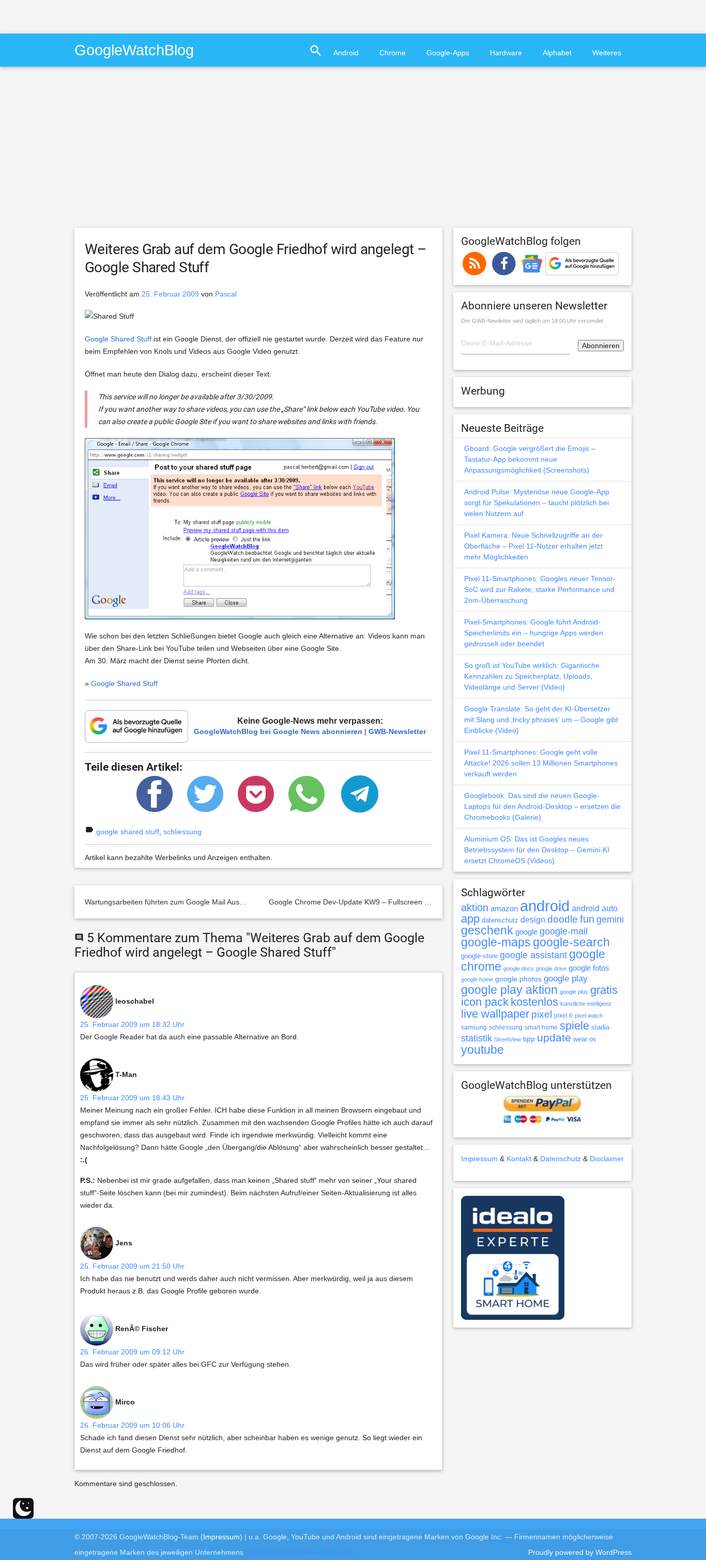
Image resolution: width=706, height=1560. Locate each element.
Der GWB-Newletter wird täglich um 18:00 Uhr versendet (532, 321)
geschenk (487, 930)
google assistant (533, 955)
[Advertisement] (121, 15)
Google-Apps (447, 53)
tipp (529, 1039)
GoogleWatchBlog (134, 49)
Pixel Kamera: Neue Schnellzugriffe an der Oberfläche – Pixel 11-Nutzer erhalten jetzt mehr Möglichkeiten (533, 546)
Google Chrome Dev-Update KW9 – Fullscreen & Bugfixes (364, 902)
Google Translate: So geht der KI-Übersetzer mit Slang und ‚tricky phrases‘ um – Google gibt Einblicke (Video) (541, 720)
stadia (600, 1027)
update (554, 1037)
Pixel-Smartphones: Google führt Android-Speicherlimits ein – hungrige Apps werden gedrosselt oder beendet (533, 633)
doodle (562, 919)
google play (566, 979)
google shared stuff (127, 832)
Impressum (479, 1159)
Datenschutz (560, 1159)
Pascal (226, 294)
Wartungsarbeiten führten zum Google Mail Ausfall (167, 902)
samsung (474, 1027)
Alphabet (557, 53)
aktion (474, 907)
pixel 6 (563, 1015)
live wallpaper (495, 1013)
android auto (595, 908)
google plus (574, 992)
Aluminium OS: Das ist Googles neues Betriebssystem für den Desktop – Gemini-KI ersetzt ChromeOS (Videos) (536, 850)
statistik (476, 1038)
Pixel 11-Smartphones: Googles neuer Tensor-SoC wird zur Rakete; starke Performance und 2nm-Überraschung (540, 589)
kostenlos (534, 1001)
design (532, 919)
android (545, 905)
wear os (584, 1039)
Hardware (506, 53)
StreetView (507, 1039)
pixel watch (589, 1015)
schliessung (182, 832)
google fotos (589, 967)
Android (346, 53)
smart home (541, 1027)
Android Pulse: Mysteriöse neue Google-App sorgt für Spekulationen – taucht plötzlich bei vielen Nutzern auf (536, 503)
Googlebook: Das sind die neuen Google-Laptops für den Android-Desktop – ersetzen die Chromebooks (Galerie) (542, 806)
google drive (551, 968)
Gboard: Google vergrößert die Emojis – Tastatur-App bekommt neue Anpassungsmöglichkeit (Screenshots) (529, 459)
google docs (518, 968)
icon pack (485, 1001)
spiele (574, 1025)
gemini (610, 919)
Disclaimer (607, 1159)
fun (587, 919)
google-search (571, 942)
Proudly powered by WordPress (580, 1552)
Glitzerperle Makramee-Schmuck (299, 1552)
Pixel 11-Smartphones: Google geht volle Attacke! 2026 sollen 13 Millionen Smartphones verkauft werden (541, 763)
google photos (518, 979)
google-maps (496, 942)
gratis (604, 990)
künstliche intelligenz (585, 1004)
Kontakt (519, 1159)
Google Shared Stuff (118, 339)
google (526, 932)
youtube (482, 1049)
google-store (479, 956)
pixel (541, 1014)
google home (477, 979)
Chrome (392, 53)
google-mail (564, 931)
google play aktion (509, 989)
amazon (504, 908)
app (470, 918)
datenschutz (500, 920)
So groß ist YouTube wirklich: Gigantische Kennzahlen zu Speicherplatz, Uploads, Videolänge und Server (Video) (532, 676)
